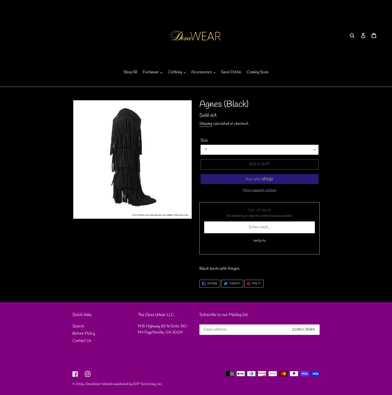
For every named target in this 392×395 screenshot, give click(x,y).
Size (204, 140)
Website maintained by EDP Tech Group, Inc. (131, 384)
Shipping (205, 123)
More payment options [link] (259, 190)
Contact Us (81, 340)
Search (78, 326)
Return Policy (83, 333)
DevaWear (93, 384)
